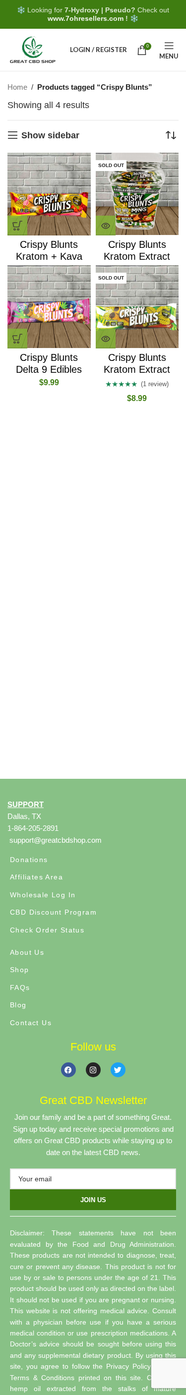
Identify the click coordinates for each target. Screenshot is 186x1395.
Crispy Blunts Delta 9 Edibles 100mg (49, 369)
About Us (27, 952)
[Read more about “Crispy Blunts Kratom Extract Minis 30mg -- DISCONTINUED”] (106, 225)
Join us (93, 1200)
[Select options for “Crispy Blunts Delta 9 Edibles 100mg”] (17, 339)
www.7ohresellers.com (86, 18)
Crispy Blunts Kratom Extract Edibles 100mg (137, 369)
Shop (19, 970)
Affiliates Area (36, 877)
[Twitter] (118, 1069)
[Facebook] (68, 1069)
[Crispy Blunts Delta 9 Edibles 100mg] (49, 307)
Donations (29, 860)
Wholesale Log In (42, 895)
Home (17, 87)
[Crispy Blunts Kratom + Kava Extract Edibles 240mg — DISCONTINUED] (49, 194)
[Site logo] (32, 49)
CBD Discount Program (53, 912)
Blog (18, 1005)
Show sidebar (50, 135)
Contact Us (31, 1023)
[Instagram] (93, 1069)
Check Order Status (47, 930)
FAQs (20, 987)
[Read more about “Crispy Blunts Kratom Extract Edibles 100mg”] (106, 339)
